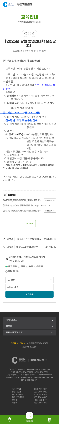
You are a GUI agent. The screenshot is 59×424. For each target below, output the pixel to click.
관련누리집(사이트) (14, 332)
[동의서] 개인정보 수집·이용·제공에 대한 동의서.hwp (23, 210)
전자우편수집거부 (29, 347)
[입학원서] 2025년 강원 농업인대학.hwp (21, 205)
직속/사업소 (11, 320)
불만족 (40, 266)
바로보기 (48, 200)
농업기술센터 (24, 4)
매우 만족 (12, 266)
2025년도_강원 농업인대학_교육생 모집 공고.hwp (23, 200)
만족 (23, 266)
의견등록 (29, 294)
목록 (31, 223)
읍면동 (9, 326)
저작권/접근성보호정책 (38, 343)
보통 (31, 266)
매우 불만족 (13, 271)
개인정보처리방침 (18, 343)
